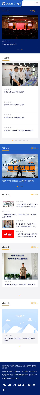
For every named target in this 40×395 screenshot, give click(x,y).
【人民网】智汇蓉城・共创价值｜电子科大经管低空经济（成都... (27, 235)
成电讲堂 (5, 303)
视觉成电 (5, 148)
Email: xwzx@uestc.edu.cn (10, 378)
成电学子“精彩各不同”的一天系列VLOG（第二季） (18, 181)
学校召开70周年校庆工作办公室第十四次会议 (18, 130)
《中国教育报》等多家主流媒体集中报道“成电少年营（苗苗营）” (27, 205)
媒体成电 (5, 194)
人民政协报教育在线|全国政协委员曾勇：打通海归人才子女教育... (19, 215)
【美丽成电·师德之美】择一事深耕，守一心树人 (19, 285)
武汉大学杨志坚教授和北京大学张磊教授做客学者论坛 (19, 339)
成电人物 (5, 247)
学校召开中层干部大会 (9, 44)
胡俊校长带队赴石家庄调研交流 (14, 92)
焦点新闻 (5, 10)
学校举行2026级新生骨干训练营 (14, 105)
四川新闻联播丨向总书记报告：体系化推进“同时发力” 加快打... (27, 225)
